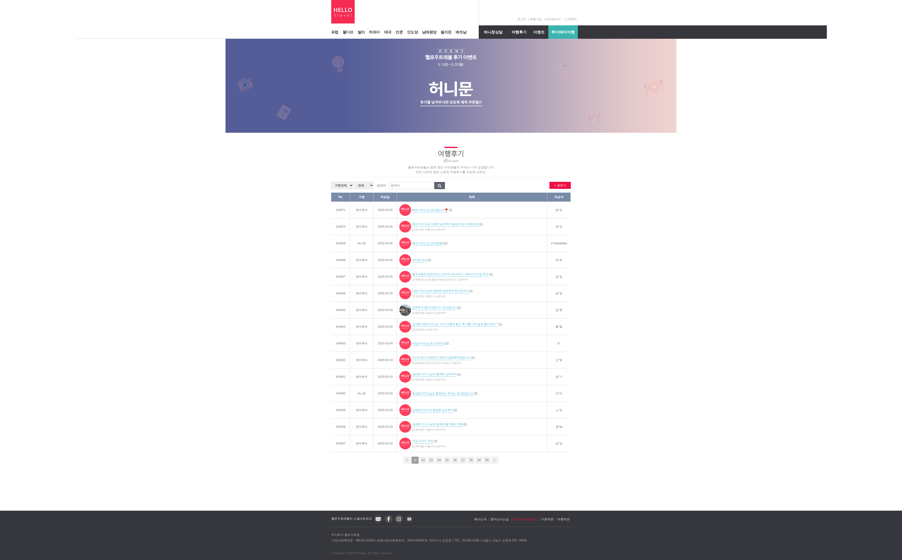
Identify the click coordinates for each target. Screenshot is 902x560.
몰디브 (348, 32)
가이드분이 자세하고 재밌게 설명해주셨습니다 (441, 357)
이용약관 (547, 519)
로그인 (521, 19)
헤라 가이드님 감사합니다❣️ (430, 210)
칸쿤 (399, 32)
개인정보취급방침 (525, 519)
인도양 (412, 32)
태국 (388, 32)
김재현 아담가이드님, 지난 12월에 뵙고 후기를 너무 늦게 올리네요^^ (455, 324)
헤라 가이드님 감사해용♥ (427, 243)
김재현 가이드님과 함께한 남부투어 (434, 374)
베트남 (461, 32)
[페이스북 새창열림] (389, 522)
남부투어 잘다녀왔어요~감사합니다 (434, 307)
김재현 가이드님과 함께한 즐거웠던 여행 (437, 424)
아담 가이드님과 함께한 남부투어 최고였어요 (440, 290)
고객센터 (570, 19)
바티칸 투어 (419, 260)
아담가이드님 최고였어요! (428, 343)
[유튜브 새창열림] (409, 522)
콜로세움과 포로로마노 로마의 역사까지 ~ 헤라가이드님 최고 (450, 274)
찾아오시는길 (499, 519)
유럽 (334, 32)
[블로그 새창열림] (378, 522)
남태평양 (429, 32)
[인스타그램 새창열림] (399, 522)
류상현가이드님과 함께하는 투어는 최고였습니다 (443, 393)
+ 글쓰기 (560, 185)
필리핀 (446, 32)
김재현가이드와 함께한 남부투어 (432, 410)
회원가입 (536, 19)
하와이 (374, 32)
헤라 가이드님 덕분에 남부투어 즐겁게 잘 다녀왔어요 (445, 224)
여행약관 (563, 519)
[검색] (439, 185)
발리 (361, 32)
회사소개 (480, 519)
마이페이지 (553, 19)
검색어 (381, 185)
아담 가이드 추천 (422, 441)
